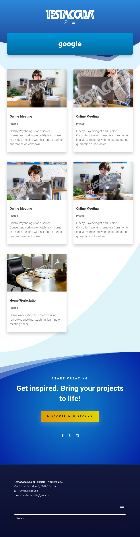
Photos (14, 123)
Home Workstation (23, 300)
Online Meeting (21, 116)
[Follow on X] (70, 436)
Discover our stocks (70, 416)
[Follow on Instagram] (77, 436)
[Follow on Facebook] (63, 436)
